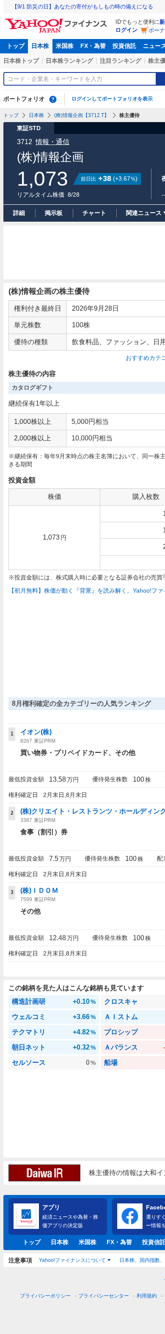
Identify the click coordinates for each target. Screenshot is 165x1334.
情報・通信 (52, 141)
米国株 (65, 45)
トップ (16, 45)
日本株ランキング (69, 60)
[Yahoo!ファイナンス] (57, 21)
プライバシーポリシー (45, 1296)
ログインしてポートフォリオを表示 (112, 99)
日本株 (40, 45)
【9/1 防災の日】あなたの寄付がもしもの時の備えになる (82, 6)
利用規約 (147, 1296)
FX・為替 (93, 45)
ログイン (127, 30)
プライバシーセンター (103, 1296)
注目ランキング (120, 60)
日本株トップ (21, 60)
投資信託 (124, 45)
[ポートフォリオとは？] (53, 99)
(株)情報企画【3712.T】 (81, 115)
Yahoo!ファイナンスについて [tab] (72, 1260)
